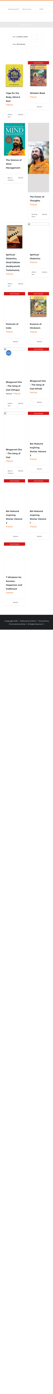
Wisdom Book (37, 93)
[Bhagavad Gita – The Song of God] (14, 428)
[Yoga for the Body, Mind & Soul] (14, 75)
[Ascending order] (39, 36)
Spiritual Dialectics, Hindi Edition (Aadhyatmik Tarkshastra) (13, 262)
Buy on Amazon (11, 179)
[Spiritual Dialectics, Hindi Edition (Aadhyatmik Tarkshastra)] (14, 236)
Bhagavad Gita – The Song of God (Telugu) (14, 386)
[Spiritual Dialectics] (38, 236)
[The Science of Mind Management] (14, 139)
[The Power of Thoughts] (38, 157)
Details (20, 114)
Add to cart (10, 116)
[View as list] (28, 50)
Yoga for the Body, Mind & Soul (13, 97)
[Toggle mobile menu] (48, 17)
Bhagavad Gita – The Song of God (14, 453)
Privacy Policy (43, 621)
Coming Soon (34, 215)
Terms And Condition (18, 624)
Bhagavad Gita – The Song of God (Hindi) (38, 385)
